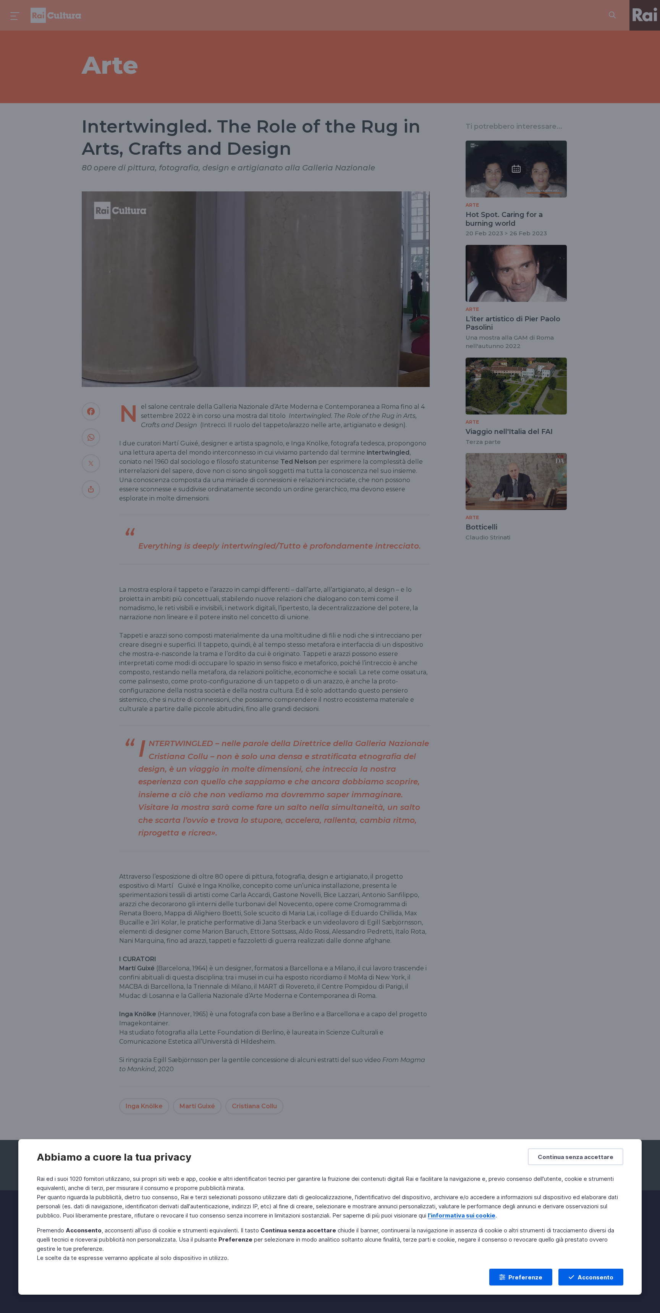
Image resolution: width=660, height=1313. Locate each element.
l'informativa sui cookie (461, 1215)
